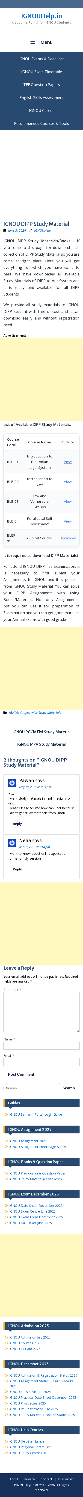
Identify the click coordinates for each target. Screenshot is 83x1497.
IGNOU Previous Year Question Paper (37, 1173)
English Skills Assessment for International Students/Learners (41, 97)
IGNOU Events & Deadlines (41, 58)
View (68, 461)
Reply (17, 823)
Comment (12, 989)
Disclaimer (66, 1479)
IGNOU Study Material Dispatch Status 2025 (42, 1415)
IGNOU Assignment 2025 (28, 1141)
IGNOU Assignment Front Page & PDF (38, 1146)
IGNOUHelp (42, 230)
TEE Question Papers (41, 84)
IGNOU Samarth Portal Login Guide (35, 1114)
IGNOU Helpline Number (27, 1441)
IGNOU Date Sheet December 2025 (35, 1205)
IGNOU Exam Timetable (41, 71)
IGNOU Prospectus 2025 (27, 1403)
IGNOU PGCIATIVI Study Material (42, 731)
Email (8, 1055)
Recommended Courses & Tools (41, 123)
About (13, 1479)
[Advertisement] (41, 173)
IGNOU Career (41, 110)
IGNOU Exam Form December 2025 (36, 1217)
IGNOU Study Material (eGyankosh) (35, 1179)
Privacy (29, 1479)
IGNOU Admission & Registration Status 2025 (43, 1375)
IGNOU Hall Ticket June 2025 (30, 1223)
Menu (47, 42)
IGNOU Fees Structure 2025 (30, 1391)
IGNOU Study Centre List (27, 1453)
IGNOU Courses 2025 (25, 1343)
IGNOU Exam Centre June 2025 (32, 1211)
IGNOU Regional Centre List (30, 1447)
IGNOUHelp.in (41, 16)
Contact (46, 1479)
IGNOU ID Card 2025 (24, 1349)
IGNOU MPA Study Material (41, 744)
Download (67, 538)
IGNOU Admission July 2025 (29, 1337)
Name (9, 1039)
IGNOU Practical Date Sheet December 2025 (42, 1397)
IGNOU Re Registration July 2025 (33, 1409)
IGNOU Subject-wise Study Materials (35, 712)
